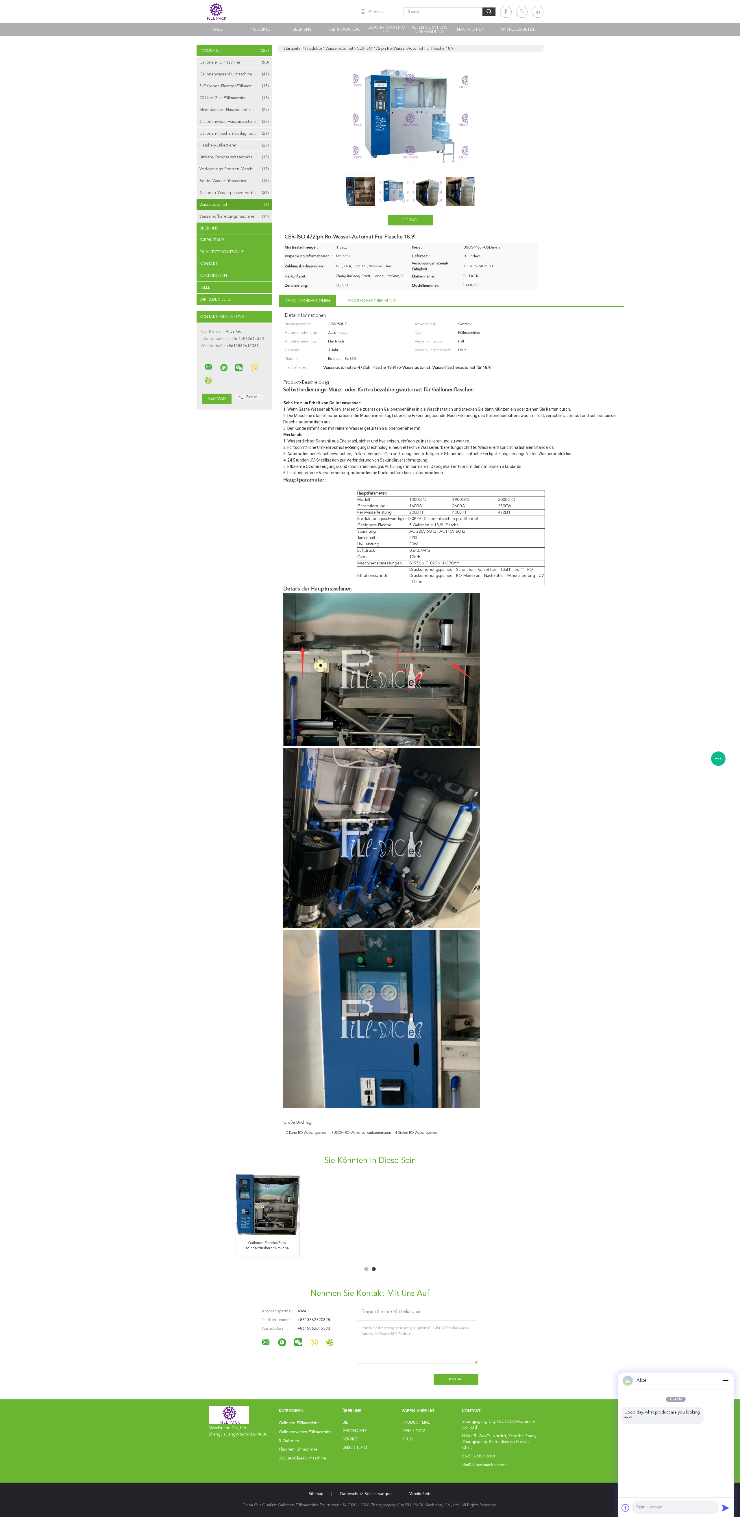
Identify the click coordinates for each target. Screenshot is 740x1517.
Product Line (416, 1422)
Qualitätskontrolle (386, 29)
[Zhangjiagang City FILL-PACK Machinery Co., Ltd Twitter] (522, 12)
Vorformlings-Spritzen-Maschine (234, 169)
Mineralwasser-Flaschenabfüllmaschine (234, 110)
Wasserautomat (234, 205)
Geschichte (355, 1431)
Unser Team (355, 1448)
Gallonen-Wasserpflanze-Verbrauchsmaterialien (235, 193)
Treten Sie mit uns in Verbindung (428, 29)
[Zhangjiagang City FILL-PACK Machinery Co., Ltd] (208, 367)
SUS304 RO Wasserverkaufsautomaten (361, 1133)
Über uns (302, 29)
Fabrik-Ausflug (344, 29)
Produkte (260, 29)
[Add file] (625, 1507)
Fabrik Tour (211, 240)
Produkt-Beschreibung (371, 301)
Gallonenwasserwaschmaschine (234, 122)
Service (350, 1439)
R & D (407, 1439)
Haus (217, 29)
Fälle (204, 288)
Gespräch (410, 220)
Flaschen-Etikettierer (234, 145)
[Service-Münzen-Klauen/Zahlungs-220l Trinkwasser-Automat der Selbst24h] (267, 1206)
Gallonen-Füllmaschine (234, 62)
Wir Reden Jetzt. (518, 29)
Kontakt (208, 264)
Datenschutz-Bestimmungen (366, 1494)
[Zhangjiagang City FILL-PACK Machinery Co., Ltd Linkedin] (537, 12)
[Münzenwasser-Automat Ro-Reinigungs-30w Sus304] (472, 1206)
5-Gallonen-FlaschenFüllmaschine (234, 86)
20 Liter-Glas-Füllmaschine (234, 98)
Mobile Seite (420, 1494)
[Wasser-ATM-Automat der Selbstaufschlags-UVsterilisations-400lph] (336, 1206)
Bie (345, 1422)
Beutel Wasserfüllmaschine (234, 181)
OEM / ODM (413, 1431)
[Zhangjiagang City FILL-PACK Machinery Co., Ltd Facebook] (506, 12)
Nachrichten (470, 29)
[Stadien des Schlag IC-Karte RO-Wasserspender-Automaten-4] (404, 1206)
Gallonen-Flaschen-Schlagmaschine (234, 133)
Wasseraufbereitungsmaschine (234, 216)
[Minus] (725, 1380)
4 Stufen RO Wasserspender (417, 1133)
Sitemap (316, 1494)
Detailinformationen (307, 301)
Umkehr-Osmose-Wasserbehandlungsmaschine (235, 157)
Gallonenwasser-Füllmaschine (234, 74)
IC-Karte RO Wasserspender (306, 1133)
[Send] (725, 1507)
